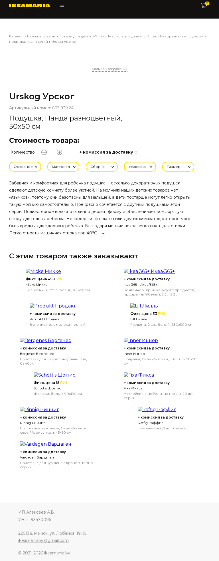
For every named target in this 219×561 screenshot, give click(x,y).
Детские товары (41, 36)
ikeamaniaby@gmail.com (43, 540)
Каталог (16, 36)
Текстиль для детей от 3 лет (132, 36)
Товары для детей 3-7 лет (81, 36)
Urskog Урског (64, 41)
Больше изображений (109, 69)
